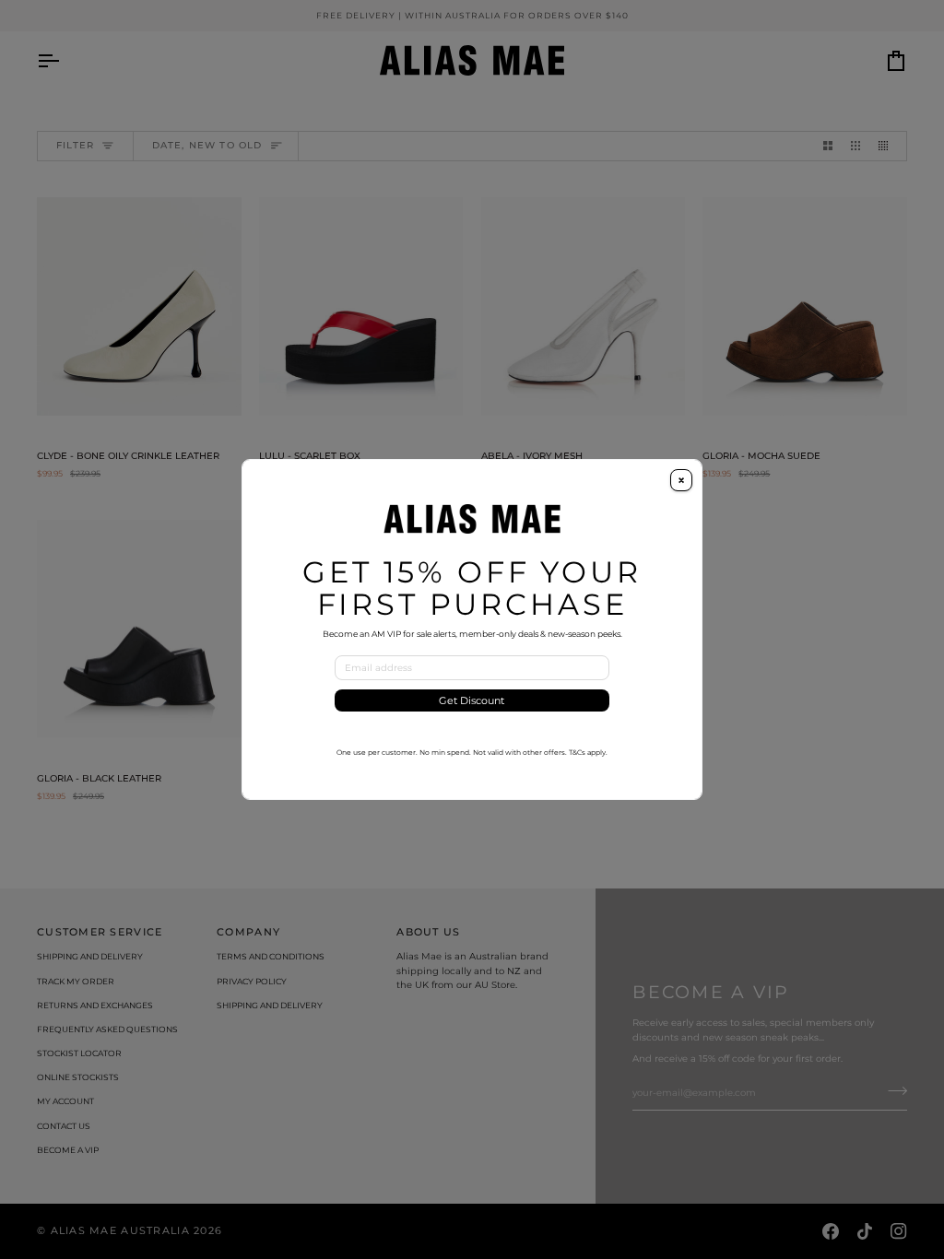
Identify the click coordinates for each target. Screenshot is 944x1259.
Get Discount (471, 700)
